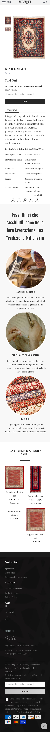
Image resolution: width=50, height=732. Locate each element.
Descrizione (12, 110)
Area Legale (10, 582)
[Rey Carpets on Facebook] (8, 638)
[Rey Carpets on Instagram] (14, 638)
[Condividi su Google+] (30, 200)
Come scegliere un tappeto (16, 577)
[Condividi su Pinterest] (24, 200)
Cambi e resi (10, 573)
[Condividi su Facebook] (18, 200)
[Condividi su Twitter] (12, 200)
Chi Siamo (7, 618)
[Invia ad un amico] (36, 200)
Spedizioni (9, 568)
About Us (7, 604)
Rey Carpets (17, 664)
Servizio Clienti (11, 562)
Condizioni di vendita (13, 588)
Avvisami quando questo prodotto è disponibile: (23, 88)
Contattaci (7, 612)
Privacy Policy (11, 597)
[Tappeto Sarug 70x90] (29, 38)
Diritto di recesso (12, 593)
